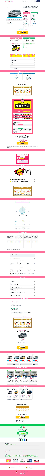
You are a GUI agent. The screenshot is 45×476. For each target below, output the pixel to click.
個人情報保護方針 (36, 456)
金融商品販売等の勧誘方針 (8, 457)
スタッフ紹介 (6, 456)
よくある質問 (12, 456)
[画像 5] (17, 19)
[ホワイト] (8, 23)
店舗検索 (19, 456)
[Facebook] (24, 440)
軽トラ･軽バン (22, 451)
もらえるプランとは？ (27, 23)
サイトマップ (21, 457)
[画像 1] (9, 19)
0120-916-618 (20, 420)
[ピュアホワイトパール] (7, 23)
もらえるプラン (32, 455)
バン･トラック (26, 451)
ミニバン (9, 451)
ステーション (15, 451)
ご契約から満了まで (19, 455)
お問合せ (6, 455)
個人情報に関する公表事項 (31, 456)
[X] (20, 440)
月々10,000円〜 (10, 444)
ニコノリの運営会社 (25, 456)
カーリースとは (9, 455)
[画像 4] (15, 19)
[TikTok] (26, 440)
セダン (18, 451)
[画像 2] (11, 19)
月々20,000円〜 (14, 444)
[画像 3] (13, 19)
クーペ (20, 451)
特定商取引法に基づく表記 (14, 457)
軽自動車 (6, 451)
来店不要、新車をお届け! (27, 455)
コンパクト (11, 451)
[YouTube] (19, 440)
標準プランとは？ (34, 23)
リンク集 (19, 457)
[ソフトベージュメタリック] (9, 23)
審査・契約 (10, 456)
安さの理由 (23, 455)
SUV (13, 451)
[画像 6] (19, 19)
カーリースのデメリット (14, 455)
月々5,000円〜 (7, 444)
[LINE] (22, 440)
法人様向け (16, 456)
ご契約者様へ (21, 456)
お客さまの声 (35, 455)
